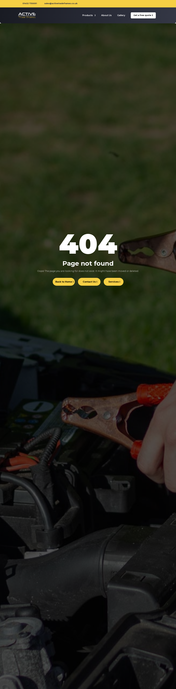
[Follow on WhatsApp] (155, 3)
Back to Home (63, 281)
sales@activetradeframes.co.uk (60, 3)
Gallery (121, 15)
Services (113, 281)
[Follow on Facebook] (144, 4)
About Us (106, 15)
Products (87, 15)
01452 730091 (30, 3)
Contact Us (89, 281)
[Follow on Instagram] (150, 4)
